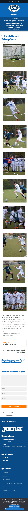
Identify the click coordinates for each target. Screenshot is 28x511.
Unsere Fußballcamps (10, 20)
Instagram (17, 27)
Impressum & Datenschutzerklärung (12, 483)
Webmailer (5, 487)
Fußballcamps (15, 18)
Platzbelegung (6, 480)
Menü (15, 15)
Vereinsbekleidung (14, 29)
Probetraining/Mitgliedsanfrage (14, 23)
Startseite (5, 472)
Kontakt (14, 22)
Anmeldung (21, 20)
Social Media (19, 25)
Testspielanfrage (9, 25)
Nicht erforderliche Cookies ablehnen (14, 508)
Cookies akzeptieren (14, 506)
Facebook (10, 27)
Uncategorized (8, 413)
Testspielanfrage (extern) (9, 490)
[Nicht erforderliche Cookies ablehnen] (26, 504)
